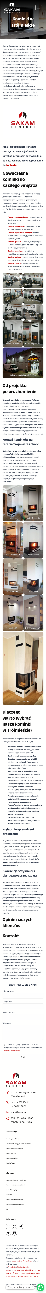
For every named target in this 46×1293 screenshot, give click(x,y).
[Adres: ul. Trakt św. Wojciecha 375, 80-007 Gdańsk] (8, 1226)
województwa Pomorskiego (22, 1261)
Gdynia (25, 1267)
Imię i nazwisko (8, 991)
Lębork (22, 1273)
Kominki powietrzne (16, 226)
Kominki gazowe (14, 242)
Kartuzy (9, 1273)
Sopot (8, 1270)
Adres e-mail (7, 1002)
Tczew (13, 1270)
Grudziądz (34, 1276)
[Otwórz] (38, 7)
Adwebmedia (17, 1287)
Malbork (27, 1276)
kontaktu (11, 165)
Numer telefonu (9, 1012)
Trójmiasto (12, 1267)
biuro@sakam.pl (18, 1112)
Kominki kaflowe (14, 257)
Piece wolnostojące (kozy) (18, 217)
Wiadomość (7, 1023)
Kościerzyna (35, 1270)
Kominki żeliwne (14, 263)
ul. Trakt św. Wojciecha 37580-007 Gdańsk (23, 1094)
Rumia (28, 1273)
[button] (40, 1287)
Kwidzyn (14, 1276)
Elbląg (20, 1276)
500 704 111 (24, 1102)
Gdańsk (19, 1267)
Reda (33, 1273)
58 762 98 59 (20, 1106)
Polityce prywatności (12, 1051)
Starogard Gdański (24, 1270)
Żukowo (16, 1273)
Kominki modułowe (15, 251)
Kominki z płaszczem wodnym (20, 232)
